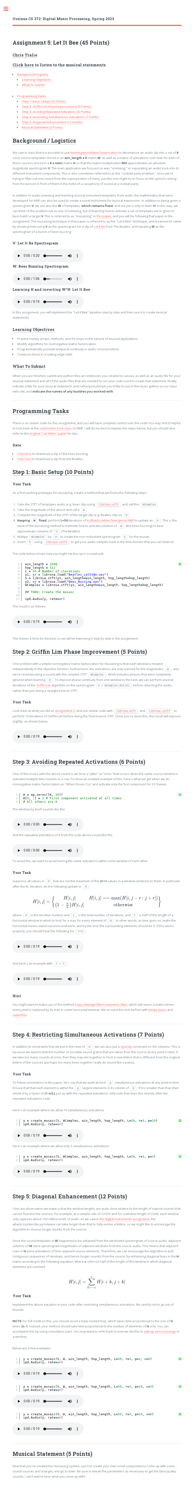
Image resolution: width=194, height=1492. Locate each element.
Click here (23, 65)
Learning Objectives (36, 79)
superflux (19, 1015)
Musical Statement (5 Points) (42, 127)
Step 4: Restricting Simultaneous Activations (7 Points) (60, 117)
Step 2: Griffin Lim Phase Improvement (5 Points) (56, 106)
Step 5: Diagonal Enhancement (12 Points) (52, 122)
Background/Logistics (32, 74)
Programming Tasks (31, 96)
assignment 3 (65, 711)
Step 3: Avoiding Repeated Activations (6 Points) (56, 112)
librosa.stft (109, 504)
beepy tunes (157, 1010)
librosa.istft (56, 542)
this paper (104, 216)
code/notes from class (56, 428)
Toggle (8, 9)
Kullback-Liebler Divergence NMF (110, 520)
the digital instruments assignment (125, 1219)
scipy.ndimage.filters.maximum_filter (101, 1004)
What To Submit (33, 85)
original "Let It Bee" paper (48, 433)
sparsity (126, 1046)
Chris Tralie (25, 55)
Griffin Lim (43, 685)
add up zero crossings (160, 1331)
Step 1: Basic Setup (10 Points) (44, 101)
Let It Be (99, 226)
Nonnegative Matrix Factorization (94, 152)
